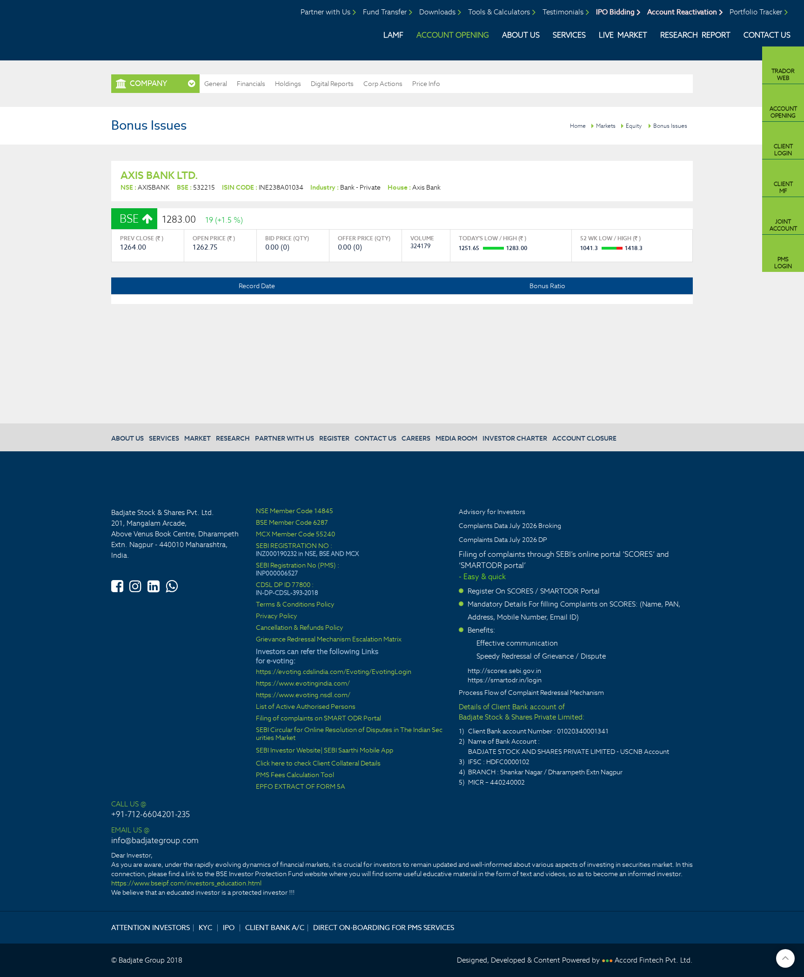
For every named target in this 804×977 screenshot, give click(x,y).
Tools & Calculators (499, 11)
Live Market (623, 35)
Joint (783, 225)
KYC (205, 927)
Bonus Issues (670, 125)
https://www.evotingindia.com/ (303, 683)
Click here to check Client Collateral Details (318, 763)
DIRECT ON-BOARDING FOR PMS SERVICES (383, 927)
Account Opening (452, 35)
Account (783, 112)
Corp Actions (382, 83)
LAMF (393, 35)
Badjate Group (87, 27)
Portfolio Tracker (756, 11)
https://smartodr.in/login (505, 680)
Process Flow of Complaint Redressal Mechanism (531, 692)
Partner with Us (325, 11)
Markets (606, 125)
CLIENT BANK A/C (274, 927)
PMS (783, 263)
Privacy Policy (276, 616)
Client (783, 150)
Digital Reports (332, 83)
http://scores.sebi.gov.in (504, 671)
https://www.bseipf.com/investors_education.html (186, 883)
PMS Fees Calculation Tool (295, 775)
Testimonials (563, 11)
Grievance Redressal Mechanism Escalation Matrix (329, 639)
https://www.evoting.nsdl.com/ (303, 695)
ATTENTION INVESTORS (150, 927)
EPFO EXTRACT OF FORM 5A (300, 787)
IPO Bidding (615, 11)
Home (578, 125)
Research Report (695, 35)
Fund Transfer (385, 11)
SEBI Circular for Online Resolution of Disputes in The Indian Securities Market (349, 734)
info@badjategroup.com (155, 840)
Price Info (426, 83)
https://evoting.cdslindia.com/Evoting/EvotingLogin (333, 672)
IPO (228, 927)
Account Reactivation (682, 11)
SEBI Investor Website (288, 750)
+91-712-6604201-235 (150, 814)
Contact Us (767, 35)
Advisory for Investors (492, 512)
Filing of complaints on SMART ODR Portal (318, 718)
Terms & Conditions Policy (295, 604)
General (215, 83)
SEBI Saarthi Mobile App (358, 750)
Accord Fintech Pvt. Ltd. (654, 960)
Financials (251, 83)
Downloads (437, 11)
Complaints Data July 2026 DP (503, 539)
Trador (783, 74)
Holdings (288, 83)
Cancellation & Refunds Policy (299, 628)
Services (569, 35)
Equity (634, 125)
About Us (521, 35)
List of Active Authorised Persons (305, 707)
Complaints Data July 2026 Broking (510, 526)
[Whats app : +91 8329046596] (172, 585)
